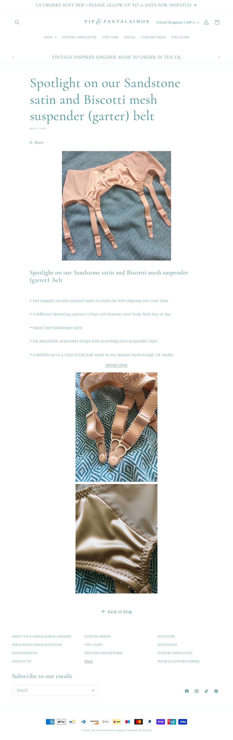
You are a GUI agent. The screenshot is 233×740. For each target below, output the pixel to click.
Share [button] (38, 142)
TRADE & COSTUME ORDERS (178, 661)
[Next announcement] (220, 57)
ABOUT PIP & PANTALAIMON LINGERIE (41, 636)
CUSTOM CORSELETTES (174, 653)
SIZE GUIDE (166, 636)
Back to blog (120, 611)
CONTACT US (21, 661)
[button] (17, 22)
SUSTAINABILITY (25, 653)
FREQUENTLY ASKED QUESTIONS (37, 644)
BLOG (89, 661)
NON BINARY (167, 644)
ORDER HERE (116, 365)
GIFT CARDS (93, 644)
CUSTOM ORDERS (98, 636)
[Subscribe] (92, 690)
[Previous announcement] (13, 57)
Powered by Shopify (139, 730)
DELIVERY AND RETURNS (104, 653)
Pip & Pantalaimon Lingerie (108, 730)
